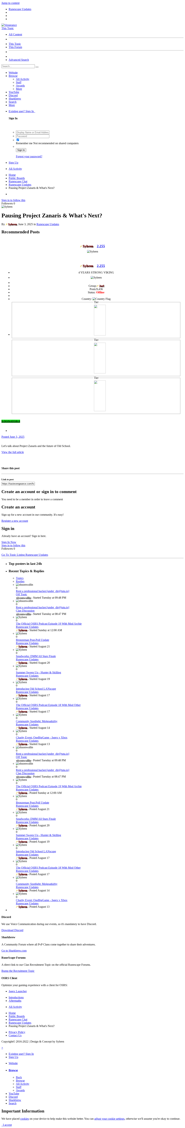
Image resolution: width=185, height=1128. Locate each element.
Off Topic (21, 594)
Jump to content (10, 3)
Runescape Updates (47, 224)
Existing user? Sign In (22, 111)
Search (12, 101)
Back (19, 1077)
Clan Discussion (25, 610)
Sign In (21, 150)
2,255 (101, 246)
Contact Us (15, 1035)
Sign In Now (8, 542)
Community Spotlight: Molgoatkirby (36, 721)
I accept (6, 1124)
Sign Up (13, 162)
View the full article (12, 452)
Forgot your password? (29, 156)
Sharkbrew (15, 98)
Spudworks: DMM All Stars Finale (36, 656)
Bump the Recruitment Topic (18, 970)
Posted (12, 436)
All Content (15, 34)
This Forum (15, 47)
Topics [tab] (19, 578)
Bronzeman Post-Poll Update (32, 639)
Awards (20, 85)
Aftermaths (15, 1000)
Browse (13, 75)
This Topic (15, 43)
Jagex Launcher (18, 991)
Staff (18, 82)
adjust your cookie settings (109, 1118)
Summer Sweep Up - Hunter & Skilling (38, 672)
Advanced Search (19, 59)
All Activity (22, 79)
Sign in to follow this (13, 200)
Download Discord (12, 930)
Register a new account (14, 520)
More (19, 88)
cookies (24, 1118)
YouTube (14, 92)
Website (13, 72)
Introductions (16, 997)
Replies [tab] (20, 581)
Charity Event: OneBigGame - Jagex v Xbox (41, 737)
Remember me (24, 143)
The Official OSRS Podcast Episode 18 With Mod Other (48, 705)
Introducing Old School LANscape (36, 688)
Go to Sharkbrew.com (14, 950)
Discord (13, 95)
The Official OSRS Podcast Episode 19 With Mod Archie (49, 623)
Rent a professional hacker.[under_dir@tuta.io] (42, 591)
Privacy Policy (17, 1032)
